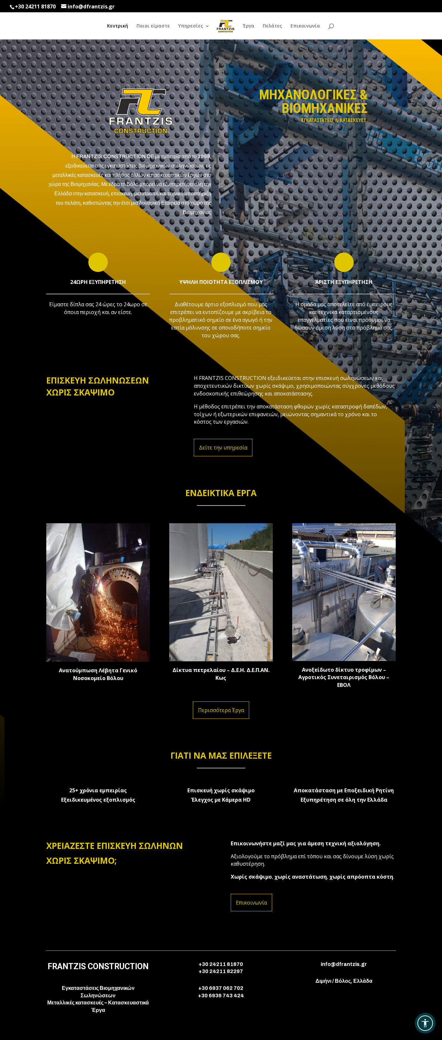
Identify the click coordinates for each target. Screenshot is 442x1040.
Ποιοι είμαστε (153, 26)
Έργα (248, 26)
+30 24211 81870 (35, 6)
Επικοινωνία (305, 26)
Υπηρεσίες (190, 26)
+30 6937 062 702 (220, 988)
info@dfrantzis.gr (344, 964)
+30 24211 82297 (221, 971)
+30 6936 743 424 (221, 995)
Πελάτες (272, 26)
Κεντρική (117, 26)
